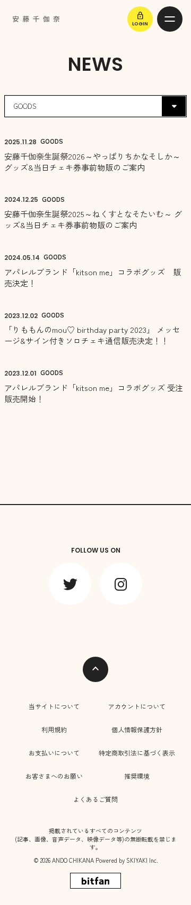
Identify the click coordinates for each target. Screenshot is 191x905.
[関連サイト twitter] (70, 584)
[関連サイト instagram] (121, 584)
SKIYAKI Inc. (142, 860)
